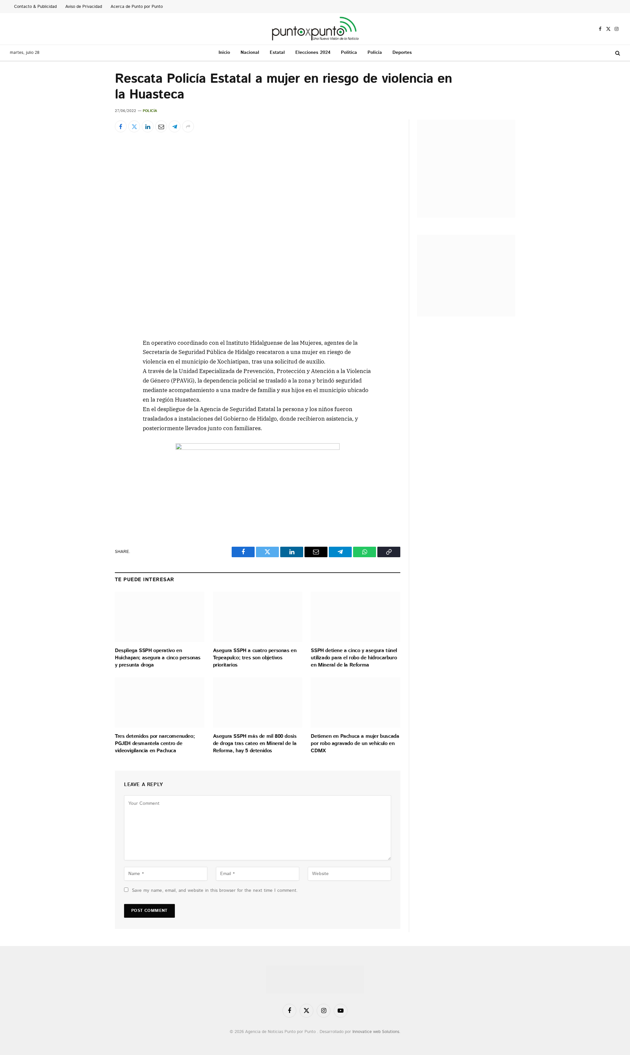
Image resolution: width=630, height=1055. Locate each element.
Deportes (402, 52)
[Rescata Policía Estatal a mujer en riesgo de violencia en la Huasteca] (257, 234)
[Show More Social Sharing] (188, 126)
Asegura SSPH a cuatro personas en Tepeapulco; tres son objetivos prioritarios (255, 658)
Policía (375, 52)
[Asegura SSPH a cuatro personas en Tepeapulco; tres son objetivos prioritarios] (258, 617)
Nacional (250, 52)
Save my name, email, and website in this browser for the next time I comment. (215, 890)
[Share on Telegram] (174, 126)
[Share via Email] (161, 126)
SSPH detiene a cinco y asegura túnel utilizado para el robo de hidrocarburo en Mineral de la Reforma (354, 658)
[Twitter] (91, 374)
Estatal (277, 52)
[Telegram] (91, 419)
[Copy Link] (91, 450)
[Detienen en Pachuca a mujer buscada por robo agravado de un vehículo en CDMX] (355, 702)
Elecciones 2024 (312, 52)
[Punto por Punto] (315, 29)
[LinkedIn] (91, 389)
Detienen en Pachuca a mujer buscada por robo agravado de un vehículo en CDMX (355, 743)
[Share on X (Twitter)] (134, 126)
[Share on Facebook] (121, 126)
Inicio (224, 52)
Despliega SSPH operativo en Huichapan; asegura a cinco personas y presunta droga (157, 658)
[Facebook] (91, 359)
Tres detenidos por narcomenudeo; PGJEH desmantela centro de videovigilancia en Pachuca (155, 743)
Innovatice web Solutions (375, 1032)
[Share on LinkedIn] (148, 126)
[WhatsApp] (91, 435)
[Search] (617, 53)
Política (349, 52)
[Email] (91, 404)
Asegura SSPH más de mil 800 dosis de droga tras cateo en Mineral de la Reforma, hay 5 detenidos (255, 743)
